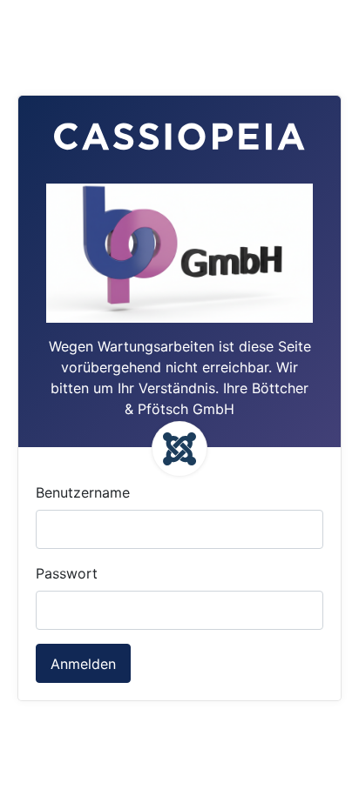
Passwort (67, 573)
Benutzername (83, 492)
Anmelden (83, 663)
